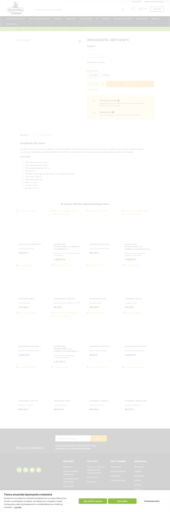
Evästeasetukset (152, 501)
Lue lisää (17, 507)
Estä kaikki (122, 501)
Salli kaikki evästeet (93, 501)
